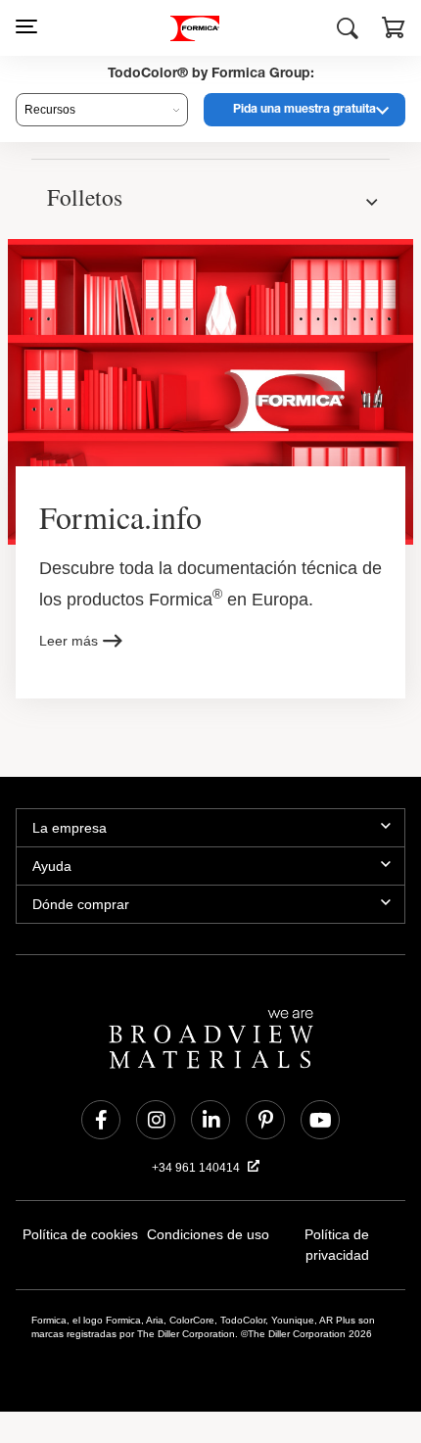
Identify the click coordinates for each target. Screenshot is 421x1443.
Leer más (68, 643)
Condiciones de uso (208, 1237)
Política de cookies (79, 1237)
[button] (393, 30)
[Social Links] (100, 1122)
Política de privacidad (337, 1237)
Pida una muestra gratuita (304, 110)
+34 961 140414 (198, 1171)
